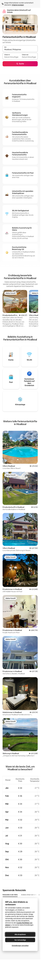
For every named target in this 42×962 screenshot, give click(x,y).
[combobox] (20, 49)
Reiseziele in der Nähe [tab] (10, 895)
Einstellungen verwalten (20, 946)
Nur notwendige (20, 940)
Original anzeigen (18, 5)
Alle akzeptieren (20, 934)
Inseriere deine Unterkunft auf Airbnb (19, 11)
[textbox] (11, 57)
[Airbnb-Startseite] (4, 11)
